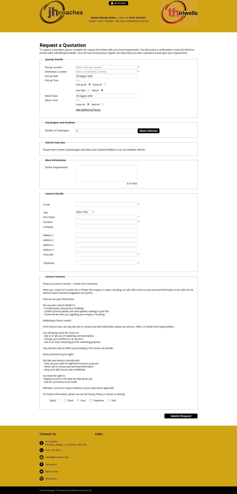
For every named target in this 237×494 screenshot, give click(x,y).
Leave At (80, 104)
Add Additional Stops (88, 110)
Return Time (51, 100)
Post (83, 400)
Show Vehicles (148, 131)
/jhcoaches (51, 464)
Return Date (51, 95)
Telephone (98, 400)
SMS (113, 400)
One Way (80, 90)
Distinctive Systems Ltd (80, 490)
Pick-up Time (51, 80)
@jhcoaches (51, 471)
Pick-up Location (53, 67)
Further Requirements (56, 167)
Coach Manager (47, 490)
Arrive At (97, 84)
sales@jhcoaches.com (57, 457)
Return (95, 90)
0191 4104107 (137, 17)
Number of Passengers (57, 130)
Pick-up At (81, 84)
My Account (120, 3)
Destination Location (56, 71)
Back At (96, 104)
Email (70, 400)
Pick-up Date (51, 76)
